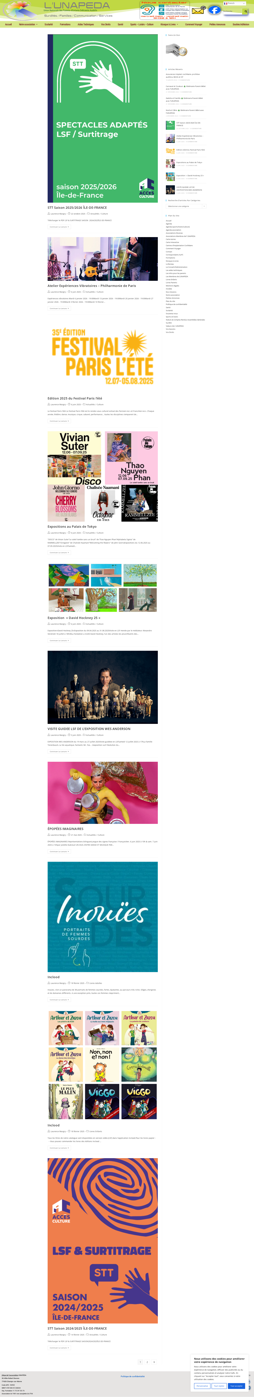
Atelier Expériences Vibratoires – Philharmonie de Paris (92, 285)
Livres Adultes (96, 983)
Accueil (8, 24)
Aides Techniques (86, 24)
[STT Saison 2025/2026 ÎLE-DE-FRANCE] (170, 125)
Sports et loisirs (172, 317)
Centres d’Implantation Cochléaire (179, 245)
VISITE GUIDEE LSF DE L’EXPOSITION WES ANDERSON (89, 729)
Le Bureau (170, 264)
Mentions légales (172, 286)
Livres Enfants (96, 1131)
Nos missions (171, 292)
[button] (28, 24)
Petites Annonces (217, 24)
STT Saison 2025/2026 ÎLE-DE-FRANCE (77, 207)
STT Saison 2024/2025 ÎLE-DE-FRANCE (77, 1328)
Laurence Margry (58, 213)
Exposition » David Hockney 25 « (74, 618)
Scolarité (49, 24)
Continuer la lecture (60, 226)
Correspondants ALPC (174, 255)
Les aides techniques (174, 270)
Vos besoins (170, 329)
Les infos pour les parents (176, 273)
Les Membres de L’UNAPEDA (177, 276)
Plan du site (170, 301)
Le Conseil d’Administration (176, 267)
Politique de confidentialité (176, 304)
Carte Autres (171, 239)
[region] (219, 1373)
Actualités (94, 213)
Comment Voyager (193, 24)
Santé (120, 24)
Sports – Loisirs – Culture (141, 24)
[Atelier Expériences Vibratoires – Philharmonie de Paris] (170, 138)
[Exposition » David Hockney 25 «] (170, 176)
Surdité (169, 323)
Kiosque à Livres (168, 24)
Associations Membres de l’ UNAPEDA (180, 236)
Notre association (27, 24)
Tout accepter (236, 1386)
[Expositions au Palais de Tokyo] (170, 163)
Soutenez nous (172, 313)
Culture (104, 213)
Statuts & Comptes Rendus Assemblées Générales (185, 320)
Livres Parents (171, 282)
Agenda (169, 224)
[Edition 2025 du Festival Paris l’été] (170, 151)
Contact (169, 251)
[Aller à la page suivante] (154, 1362)
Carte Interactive (172, 242)
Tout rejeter (219, 1386)
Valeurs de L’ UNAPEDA (175, 326)
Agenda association (173, 230)
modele (169, 289)
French (230, 3)
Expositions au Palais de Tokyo (72, 526)
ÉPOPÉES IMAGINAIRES (65, 829)
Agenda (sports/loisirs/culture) (178, 227)
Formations (65, 24)
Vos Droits (105, 24)
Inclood (54, 977)
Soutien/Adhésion (241, 24)
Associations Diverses (174, 233)
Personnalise (202, 1386)
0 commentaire (184, 80)
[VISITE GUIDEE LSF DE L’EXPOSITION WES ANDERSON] (170, 189)
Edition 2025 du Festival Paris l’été (75, 398)
